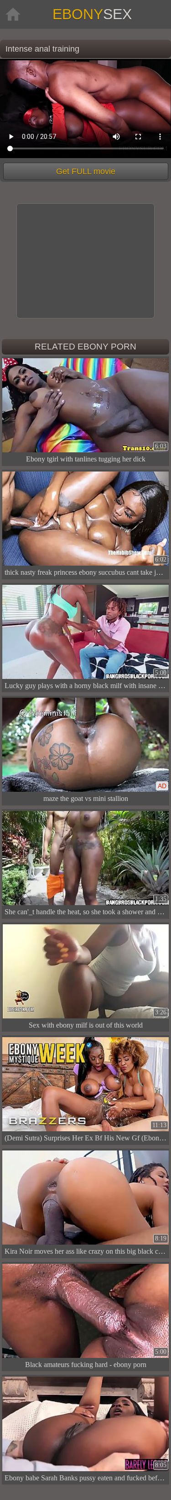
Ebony (92, 14)
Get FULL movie (85, 171)
